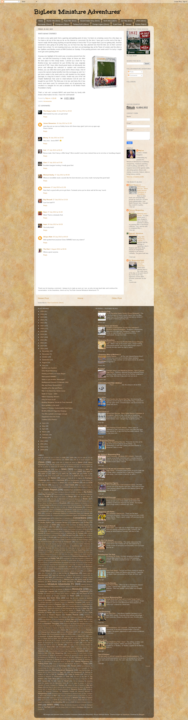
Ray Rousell (47, 199)
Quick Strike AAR (71, 621)
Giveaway (48, 548)
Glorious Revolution (59, 548)
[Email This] (65, 98)
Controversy (67, 518)
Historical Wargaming (79, 556)
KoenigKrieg (52, 566)
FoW (40, 539)
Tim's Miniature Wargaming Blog (110, 597)
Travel (76, 678)
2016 (42, 340)
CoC (85, 511)
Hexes (66, 554)
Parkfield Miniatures (75, 606)
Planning (71, 610)
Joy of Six (53, 564)
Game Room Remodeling (114, 542)
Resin (63, 630)
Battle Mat (73, 487)
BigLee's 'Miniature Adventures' (77, 12)
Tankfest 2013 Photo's (49, 419)
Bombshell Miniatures (74, 499)
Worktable (47, 702)
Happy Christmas (78, 552)
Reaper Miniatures (70, 626)
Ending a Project (70, 531)
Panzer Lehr (61, 606)
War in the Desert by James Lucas (53, 391)
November (46, 354)
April (44, 429)
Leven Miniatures (87, 568)
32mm (53, 466)
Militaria (79, 581)
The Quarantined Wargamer (62, 670)
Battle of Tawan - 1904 (49, 394)
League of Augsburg (55, 569)
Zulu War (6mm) (126, 21)
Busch (55, 505)
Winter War (81, 700)
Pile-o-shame (55, 610)
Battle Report (50, 489)
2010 (42, 447)
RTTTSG (83, 634)
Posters (44, 614)
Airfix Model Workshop (49, 371)
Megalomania (48, 579)
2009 (42, 450)
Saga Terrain (110, 470)
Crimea (72, 520)
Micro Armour (52, 581)
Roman (43, 634)
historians (42, 556)
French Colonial (71, 539)
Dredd (79, 529)
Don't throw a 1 (103, 411)
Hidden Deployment (75, 554)
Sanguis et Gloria (61, 640)
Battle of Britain (82, 487)
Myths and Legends (47, 591)
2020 (42, 328)
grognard (49, 550)
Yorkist (82, 705)
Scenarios (48, 642)
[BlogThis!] (67, 98)
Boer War (53, 499)
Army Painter (41, 482)
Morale (83, 586)
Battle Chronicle (63, 487)
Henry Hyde (89, 552)
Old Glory (77, 600)
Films (60, 535)
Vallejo (75, 683)
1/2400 (57, 457)
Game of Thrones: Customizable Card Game (57, 408)
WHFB (55, 700)
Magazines (74, 573)
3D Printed (60, 466)
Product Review (54, 617)
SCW (47, 644)
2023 (42, 320)
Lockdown (58, 571)
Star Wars (51, 657)
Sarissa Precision (73, 640)
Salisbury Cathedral (70, 636)
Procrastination (42, 617)
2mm (50, 464)
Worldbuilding (57, 702)
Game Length (73, 544)
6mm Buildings (78, 469)
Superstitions (47, 661)
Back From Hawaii (112, 570)
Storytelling (65, 659)
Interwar (88, 560)
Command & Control (44, 515)
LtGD (43, 573)
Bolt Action (62, 499)
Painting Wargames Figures (108, 483)
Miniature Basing (85, 584)
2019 (42, 331)
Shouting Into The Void (106, 554)
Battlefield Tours (68, 490)
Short (39, 649)
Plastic (78, 610)
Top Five (76, 676)
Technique (63, 666)
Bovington (62, 501)
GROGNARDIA (103, 626)
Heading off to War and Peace (52, 388)
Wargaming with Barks (106, 511)
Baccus (45, 485)
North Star (69, 598)
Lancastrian (61, 567)
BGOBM (72, 492)
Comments (133, 75)
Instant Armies (72, 560)
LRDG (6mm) (141, 21)
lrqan (45, 224)
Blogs (70, 496)
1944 (61, 462)
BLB (77, 494)
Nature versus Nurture (62, 593)
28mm (80, 462)
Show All (148, 666)
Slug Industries (53, 651)
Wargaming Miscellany (106, 340)
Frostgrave (67, 542)
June (44, 423)
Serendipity (70, 644)
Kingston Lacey (42, 566)
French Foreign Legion (85, 539)
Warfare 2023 (41, 689)
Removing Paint (76, 628)
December (46, 351)
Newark (48, 596)
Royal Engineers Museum (58, 634)
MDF (50, 577)
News (72, 596)
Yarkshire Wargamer (72, 705)
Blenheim (83, 494)
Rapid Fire (67, 624)
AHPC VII (65, 474)
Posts (131, 72)
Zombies (80, 707)
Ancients (60, 480)
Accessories (47, 101)
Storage (57, 659)
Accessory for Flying (113, 556)
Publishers (61, 619)
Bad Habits (69, 485)
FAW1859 (46, 535)
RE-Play (59, 626)
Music (90, 589)
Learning (66, 569)
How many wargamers (78, 558)
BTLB (90, 503)
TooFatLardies (58, 676)
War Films (48, 687)
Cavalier (43, 507)
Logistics (72, 571)
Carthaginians (88, 505)
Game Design (62, 544)
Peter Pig (86, 608)
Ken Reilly (72, 564)
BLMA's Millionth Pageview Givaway (54, 411)
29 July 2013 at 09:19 (60, 237)
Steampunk (41, 659)
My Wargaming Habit (136, 260)
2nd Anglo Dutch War (60, 464)
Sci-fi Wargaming (67, 642)
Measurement (60, 577)
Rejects (55, 628)
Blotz (79, 496)
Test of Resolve (85, 666)
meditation (77, 577)
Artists (62, 482)
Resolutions (72, 630)
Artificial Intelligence (52, 482)
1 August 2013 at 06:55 (58, 249)
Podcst (80, 612)
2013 (42, 348)
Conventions (79, 518)
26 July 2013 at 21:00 (64, 123)
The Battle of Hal (54, 668)
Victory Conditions (51, 685)
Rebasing (80, 625)
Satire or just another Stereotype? (53, 379)
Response (81, 630)
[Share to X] (69, 98)
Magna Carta (86, 573)
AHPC (79, 471)
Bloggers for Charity (59, 496)
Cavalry (52, 507)
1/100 (39, 457)
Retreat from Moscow (48, 632)
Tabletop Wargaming (81, 661)
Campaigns (79, 505)
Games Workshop (84, 544)
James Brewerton (49, 123)
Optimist (88, 602)
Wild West (62, 699)
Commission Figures (71, 515)
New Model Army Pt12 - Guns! (116, 642)
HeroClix (54, 554)
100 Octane (46, 459)
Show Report (59, 649)
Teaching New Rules (50, 666)
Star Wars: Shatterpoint (75, 657)
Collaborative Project (74, 513)
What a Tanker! (87, 698)
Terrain (73, 666)
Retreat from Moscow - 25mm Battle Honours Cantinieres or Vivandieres (142, 190)
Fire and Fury (70, 535)
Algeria (80, 478)
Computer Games (86, 515)
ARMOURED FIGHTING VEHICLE (110, 383)
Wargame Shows (77, 689)
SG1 (77, 644)
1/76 (39, 459)
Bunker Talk (102, 426)
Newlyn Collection (60, 596)
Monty (45, 138)
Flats (45, 537)
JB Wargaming (44, 564)
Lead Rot (43, 568)
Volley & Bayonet (79, 685)
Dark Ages (46, 525)
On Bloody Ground (87, 600)
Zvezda (40, 709)
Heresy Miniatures (45, 554)
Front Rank (58, 542)
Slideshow (41, 651)
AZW (90, 482)
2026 (42, 311)
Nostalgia (48, 600)
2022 (42, 323)
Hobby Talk (55, 558)
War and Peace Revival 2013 (52, 385)
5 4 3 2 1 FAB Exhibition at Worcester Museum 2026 (123, 499)
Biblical (79, 492)
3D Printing (70, 466)
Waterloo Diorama (73, 695)
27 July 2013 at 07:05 (54, 162)
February (45, 435)
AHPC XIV (68, 476)
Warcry (81, 687)
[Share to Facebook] (71, 98)
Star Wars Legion (61, 657)
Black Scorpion (59, 494)
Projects (89, 617)
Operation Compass (74, 602)
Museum (67, 589)
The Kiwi (46, 249)
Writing (84, 702)
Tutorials (128, 24)
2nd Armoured (85, 464)
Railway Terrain (83, 621)
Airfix (69, 478)
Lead (76, 567)
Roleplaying (88, 632)
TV (52, 681)
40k (83, 466)
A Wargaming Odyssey (106, 440)
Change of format (76, 509)
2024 (42, 317)
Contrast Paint (58, 518)
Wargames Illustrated (84, 691)
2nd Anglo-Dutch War (73, 464)
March (44, 432)
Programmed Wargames (76, 617)
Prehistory (87, 614)
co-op (80, 511)
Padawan (58, 604)
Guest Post (81, 550)
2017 (42, 337)
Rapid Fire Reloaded (79, 624)
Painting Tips (50, 606)
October (45, 357)
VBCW (88, 683)
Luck (48, 573)
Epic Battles (81, 531)
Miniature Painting (43, 586)
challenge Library (48, 509)
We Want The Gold (85, 695)
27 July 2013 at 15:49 (55, 212)
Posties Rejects (140, 24)
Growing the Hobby (59, 550)
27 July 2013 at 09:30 (62, 175)
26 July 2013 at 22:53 (56, 138)
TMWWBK (60, 674)
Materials (41, 577)
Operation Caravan (59, 602)
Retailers (89, 630)
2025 (42, 314)
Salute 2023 (47, 638)
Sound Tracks (83, 653)
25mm (73, 462)
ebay (90, 529)
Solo (45, 653)
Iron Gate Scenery (43, 562)
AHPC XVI (87, 476)
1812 (53, 462)
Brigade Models (71, 501)
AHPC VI (55, 474)
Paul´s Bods (102, 640)
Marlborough (62, 575)
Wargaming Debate (57, 693)
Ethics (88, 531)
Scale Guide (117, 24)
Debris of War (65, 525)
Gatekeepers (50, 546)
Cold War (47, 513)
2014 (42, 346)
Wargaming (42, 693)
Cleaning (68, 511)
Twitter (59, 681)
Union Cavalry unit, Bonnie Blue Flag (118, 399)
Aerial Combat (62, 471)
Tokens (86, 674)
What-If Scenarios (46, 699)
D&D (39, 525)
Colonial (86, 513)
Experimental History (58, 533)
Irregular (66, 562)
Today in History (74, 674)
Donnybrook (56, 529)
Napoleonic (84, 591)
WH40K (75, 698)
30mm (46, 466)
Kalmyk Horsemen (63, 564)
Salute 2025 (67, 638)
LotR (84, 571)
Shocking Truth (86, 647)
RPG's (70, 634)
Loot (78, 571)
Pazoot (50, 608)
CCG (58, 507)
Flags (84, 535)
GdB (58, 546)
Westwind (59, 697)
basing (54, 487)
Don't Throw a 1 (135, 185)
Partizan (86, 606)
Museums (77, 589)
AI (44, 478)
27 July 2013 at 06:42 (54, 150)
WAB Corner (102, 569)
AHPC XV (77, 476)
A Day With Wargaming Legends (140, 238)
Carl (45, 150)
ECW (42, 531)
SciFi (77, 642)
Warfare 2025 (51, 689)
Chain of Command (75, 507)
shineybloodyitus (64, 647)
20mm (67, 462)
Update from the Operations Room (55, 683)
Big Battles (88, 492)
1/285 (63, 457)
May (43, 426)
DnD (40, 529)
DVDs (84, 529)
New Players (83, 593)
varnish (82, 683)
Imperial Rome (49, 560)
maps (54, 575)
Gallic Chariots (52, 544)
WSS (89, 702)
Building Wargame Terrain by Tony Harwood (57, 402)
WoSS (67, 702)
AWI (84, 482)
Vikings (70, 685)
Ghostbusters (86, 546)
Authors (76, 482)
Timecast (87, 672)
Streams (72, 659)
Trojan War (84, 678)
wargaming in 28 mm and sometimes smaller (114, 469)
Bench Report (54, 492)
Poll (86, 612)
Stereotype (49, 659)
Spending (74, 655)
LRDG (90, 571)
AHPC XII (51, 476)
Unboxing (81, 681)
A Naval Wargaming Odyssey (115, 442)
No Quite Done (111, 613)
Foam (58, 537)
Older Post (117, 298)
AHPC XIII (59, 476)
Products (64, 617)
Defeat (74, 525)
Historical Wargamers (64, 556)
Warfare (88, 687)
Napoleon (74, 591)
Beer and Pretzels (43, 492)
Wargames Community (52, 691)
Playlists (88, 610)
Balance (40, 487)
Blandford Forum (69, 494)
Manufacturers (43, 575)
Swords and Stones (59, 661)
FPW (62, 539)
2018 (42, 334)
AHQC (39, 478)
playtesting (41, 612)
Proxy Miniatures (46, 619)
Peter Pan (77, 608)
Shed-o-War (51, 647)
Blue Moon (86, 496)
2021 (42, 326)
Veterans (40, 685)
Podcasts (73, 612)
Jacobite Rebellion (87, 562)
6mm (64, 469)
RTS (77, 634)
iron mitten (102, 397)
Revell (62, 632)
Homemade (66, 558)
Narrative (40, 593)
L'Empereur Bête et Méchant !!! (109, 354)
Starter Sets (87, 657)
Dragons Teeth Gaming (69, 529)
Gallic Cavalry (42, 544)
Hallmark (68, 552)
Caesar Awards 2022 (68, 505)
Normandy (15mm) (45, 24)
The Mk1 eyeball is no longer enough (54, 414)
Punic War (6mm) (70, 21)
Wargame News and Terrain (108, 326)
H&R (50, 552)
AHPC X (86, 474)
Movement (89, 586)
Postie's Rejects (55, 615)
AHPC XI (41, 476)
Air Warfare (52, 478)
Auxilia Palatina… (112, 356)
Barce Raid (47, 487)
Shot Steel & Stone (49, 649)
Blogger (141, 714)
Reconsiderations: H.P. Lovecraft (116, 627)
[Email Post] (61, 98)
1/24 (52, 457)
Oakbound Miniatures (66, 600)
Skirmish (79, 649)
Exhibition (48, 533)
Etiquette (40, 533)
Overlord (50, 604)
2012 (42, 441)
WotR (73, 702)
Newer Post (43, 298)
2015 (42, 343)
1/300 (71, 457)
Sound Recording (71, 653)
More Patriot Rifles (112, 585)
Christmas (43, 511)
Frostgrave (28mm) (62, 24)
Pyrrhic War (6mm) (53, 21)
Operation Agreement (46, 602)
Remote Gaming (65, 628)
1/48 (83, 457)
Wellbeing (52, 697)
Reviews (69, 632)
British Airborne (82, 501)
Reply (45, 117)
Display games (81, 527)
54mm (48, 469)
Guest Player (71, 550)
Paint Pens (77, 604)
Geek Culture (65, 546)
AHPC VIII (75, 474)
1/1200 (46, 457)
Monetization (75, 586)
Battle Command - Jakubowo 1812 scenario (120, 456)
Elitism (60, 531)
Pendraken (57, 608)
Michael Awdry (48, 175)
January (45, 437)
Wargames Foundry (68, 691)
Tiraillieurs (40, 674)
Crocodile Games (81, 520)
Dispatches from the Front (51, 417)
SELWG (60, 645)
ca (59, 505)
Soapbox (81, 651)
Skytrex (88, 649)
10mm (67, 459)
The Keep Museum (67, 668)
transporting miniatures (66, 678)
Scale (83, 640)
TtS (91, 679)
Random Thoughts (51, 624)
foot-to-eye (87, 537)
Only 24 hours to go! (49, 399)
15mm (41, 462)
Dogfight (49, 529)
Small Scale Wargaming (67, 651)
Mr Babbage (59, 589)
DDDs (54, 525)
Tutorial (44, 681)
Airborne (63, 478)
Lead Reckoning (104, 611)
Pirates (63, 610)
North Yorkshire (79, 598)
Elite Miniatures (52, 531)
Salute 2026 (77, 638)
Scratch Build (86, 642)
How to (88, 558)
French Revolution (46, 542)
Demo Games (84, 525)
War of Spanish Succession (70, 687)
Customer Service (61, 522)
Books (85, 499)
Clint (45, 162)
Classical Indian (59, 511)
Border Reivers (42, 501)
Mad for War (63, 573)
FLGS (51, 537)
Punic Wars (70, 619)
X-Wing (62, 705)
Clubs (75, 511)
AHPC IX (44, 474)
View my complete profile (135, 177)
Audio (69, 482)
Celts (63, 507)
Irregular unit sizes (76, 562)
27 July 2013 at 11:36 (58, 187)
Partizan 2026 (41, 608)
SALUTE (81, 636)
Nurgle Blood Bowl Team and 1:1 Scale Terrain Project (123, 599)
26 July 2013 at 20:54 (64, 111)
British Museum (53, 503)
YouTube (47, 707)
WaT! (55, 695)
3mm (77, 466)
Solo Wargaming (57, 653)
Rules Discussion (55, 636)
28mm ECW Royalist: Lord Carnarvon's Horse (120, 485)
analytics (52, 480)
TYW (74, 681)
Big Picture (46, 494)
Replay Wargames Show (44, 630)
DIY (89, 527)
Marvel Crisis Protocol (74, 575)
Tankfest (78, 663)
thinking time (41, 672)
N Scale (67, 591)
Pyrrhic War (82, 619)
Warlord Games (77, 693)
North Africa (55, 598)
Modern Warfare (65, 586)
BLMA (46, 496)
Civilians (50, 511)
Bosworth (52, 501)
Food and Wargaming (76, 537)
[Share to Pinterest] (73, 98)
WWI (40, 705)
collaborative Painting (59, 513)
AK (74, 478)
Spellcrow (66, 655)
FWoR (77, 541)
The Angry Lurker (49, 111)
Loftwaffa (65, 571)
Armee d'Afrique (86, 480)
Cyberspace (75, 522)
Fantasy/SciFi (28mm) (81, 24)
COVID (66, 520)
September (46, 360)
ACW (53, 471)
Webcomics (42, 698)
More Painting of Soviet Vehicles (116, 427)
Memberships (57, 579)
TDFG (39, 666)
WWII (50, 704)
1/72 (89, 457)
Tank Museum (69, 664)
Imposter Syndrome (61, 560)
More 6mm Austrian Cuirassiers (141, 263)
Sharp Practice (85, 645)
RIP (79, 632)
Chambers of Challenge (62, 509)
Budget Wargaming (45, 505)
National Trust (50, 593)
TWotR (66, 681)
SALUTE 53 (50, 640)
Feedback (53, 535)
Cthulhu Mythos (45, 522)
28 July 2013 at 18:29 (55, 224)
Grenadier (41, 550)
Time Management (76, 672)
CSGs (90, 520)
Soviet (51, 655)
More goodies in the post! (50, 405)
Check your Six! (88, 509)
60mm (56, 469)
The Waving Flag (104, 311)
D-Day (86, 522)
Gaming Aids (41, 546)
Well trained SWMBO (49, 376)
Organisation (42, 604)
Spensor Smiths (83, 655)
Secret (53, 644)
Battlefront (79, 490)
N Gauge (60, 591)
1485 (74, 459)
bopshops (126, 714)
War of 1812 (57, 687)
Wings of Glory (72, 699)
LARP (69, 567)
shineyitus (77, 647)
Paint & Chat (68, 604)
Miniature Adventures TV (61, 584)
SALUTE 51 (86, 638)
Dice (53, 527)
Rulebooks (43, 636)
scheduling (57, 642)
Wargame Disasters (63, 689)
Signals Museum (69, 649)
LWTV (54, 573)
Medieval (69, 577)
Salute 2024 (57, 638)
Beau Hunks (87, 490)
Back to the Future (57, 485)
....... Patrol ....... (111, 385)
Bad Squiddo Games (84, 485)
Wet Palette (67, 697)
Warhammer (67, 693)
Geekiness (75, 546)
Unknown (46, 187)
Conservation (45, 518)
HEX (60, 554)
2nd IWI (40, 466)
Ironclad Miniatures (55, 562)
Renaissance (86, 628)
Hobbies (45, 558)
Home (40, 21)
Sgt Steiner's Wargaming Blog (109, 454)
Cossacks (59, 520)
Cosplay (52, 520)
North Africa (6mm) (110, 21)
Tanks (85, 664)
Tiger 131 (63, 672)
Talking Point (43, 664)
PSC (55, 619)
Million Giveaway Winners (50, 396)
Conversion (42, 520)
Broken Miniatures (75, 503)
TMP (52, 674)
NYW (56, 600)
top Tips (84, 676)
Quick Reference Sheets (56, 621)
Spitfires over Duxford (49, 368)
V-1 (70, 683)
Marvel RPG (86, 575)
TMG (47, 674)
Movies (52, 589)
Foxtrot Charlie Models (53, 539)
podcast (66, 612)
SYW (68, 661)
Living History (45, 571)
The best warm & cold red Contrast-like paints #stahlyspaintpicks (118, 656)
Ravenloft (51, 625)
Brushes (85, 503)
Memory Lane (69, 579)
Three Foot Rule (52, 672)
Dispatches (71, 527)
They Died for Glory (84, 670)
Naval (73, 593)
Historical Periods (51, 556)
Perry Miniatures (67, 608)
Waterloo (63, 695)
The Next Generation (81, 668)
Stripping (80, 659)
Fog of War (65, 537)
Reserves (56, 630)
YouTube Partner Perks (62, 707)
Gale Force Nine (85, 541)
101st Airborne (56, 459)
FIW (80, 535)
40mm (88, 466)
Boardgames (42, 499)
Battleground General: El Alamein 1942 (55, 382)
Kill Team (88, 564)
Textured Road (42, 668)
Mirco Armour (55, 586)
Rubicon (90, 634)
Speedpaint (59, 655)
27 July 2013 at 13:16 (60, 199)
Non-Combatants (85, 596)
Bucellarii (101, 369)
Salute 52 (41, 640)
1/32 (78, 457)
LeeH (72, 569)
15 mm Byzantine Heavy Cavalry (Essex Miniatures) (123, 313)
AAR (87, 469)
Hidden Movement (87, 554)
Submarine (87, 659)
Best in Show (64, 492)
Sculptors (41, 645)
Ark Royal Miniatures (73, 480)
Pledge (49, 612)
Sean (45, 212)
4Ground (40, 469)
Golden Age (71, 548)
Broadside (63, 503)
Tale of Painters (103, 654)
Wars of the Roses (45, 695)
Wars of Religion (88, 693)
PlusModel (58, 612)
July (43, 365)
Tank (60, 663)
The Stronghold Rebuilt (106, 526)
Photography (42, 610)
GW (46, 552)
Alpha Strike (110, 528)
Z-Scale (73, 707)
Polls (90, 612)
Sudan (39, 661)
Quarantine (43, 621)
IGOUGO (40, 560)
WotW (78, 702)
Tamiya (54, 663)
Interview (81, 560)
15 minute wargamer (84, 459)
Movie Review (43, 589)
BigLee (141, 150)
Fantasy (80, 533)
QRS (91, 619)
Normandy (42, 598)
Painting (41, 606)
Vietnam (61, 685)
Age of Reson (71, 471)
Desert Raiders (43, 527)
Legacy (79, 568)
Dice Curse (63, 527)
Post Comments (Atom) (55, 303)
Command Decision (58, 515)
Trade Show (52, 679)
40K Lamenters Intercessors (115, 513)
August (44, 362)
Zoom (88, 707)
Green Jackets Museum (83, 548)
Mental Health (82, 579)
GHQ (39, 548)
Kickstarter (80, 564)
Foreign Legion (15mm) (101, 24)
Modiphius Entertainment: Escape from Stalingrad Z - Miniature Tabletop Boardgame (123, 328)
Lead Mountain (87, 567)
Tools (67, 676)
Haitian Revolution (59, 552)
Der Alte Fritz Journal (105, 540)
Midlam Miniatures (67, 581)
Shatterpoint (41, 647)
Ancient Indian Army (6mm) (90, 21)
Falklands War (71, 533)
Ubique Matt (47, 237)
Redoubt (48, 628)
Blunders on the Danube (107, 583)
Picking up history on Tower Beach (53, 373)
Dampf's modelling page (107, 497)
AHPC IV (89, 471)
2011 (42, 444)
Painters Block (86, 604)
